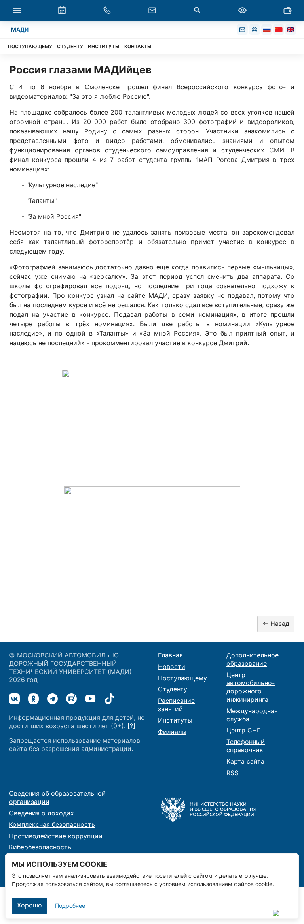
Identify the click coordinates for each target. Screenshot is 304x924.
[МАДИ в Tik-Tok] (109, 698)
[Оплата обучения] (287, 10)
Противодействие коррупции (56, 836)
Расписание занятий (176, 705)
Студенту (172, 689)
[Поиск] (197, 10)
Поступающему (182, 678)
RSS (232, 773)
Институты (175, 720)
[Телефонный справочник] (107, 10)
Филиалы (172, 732)
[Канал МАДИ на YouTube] (90, 698)
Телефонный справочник (245, 746)
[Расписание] (62, 10)
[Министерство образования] (208, 808)
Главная (170, 655)
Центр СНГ (243, 730)
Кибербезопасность (40, 847)
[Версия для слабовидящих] (242, 10)
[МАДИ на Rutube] (71, 698)
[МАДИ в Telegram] (52, 698)
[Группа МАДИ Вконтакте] (14, 698)
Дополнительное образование (252, 659)
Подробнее (70, 905)
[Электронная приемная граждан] (152, 10)
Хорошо (29, 905)
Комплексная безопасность (52, 824)
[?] (131, 726)
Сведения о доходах (41, 813)
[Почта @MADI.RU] (242, 29)
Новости (171, 666)
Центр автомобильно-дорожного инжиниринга (250, 687)
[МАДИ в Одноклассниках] (33, 698)
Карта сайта (245, 761)
